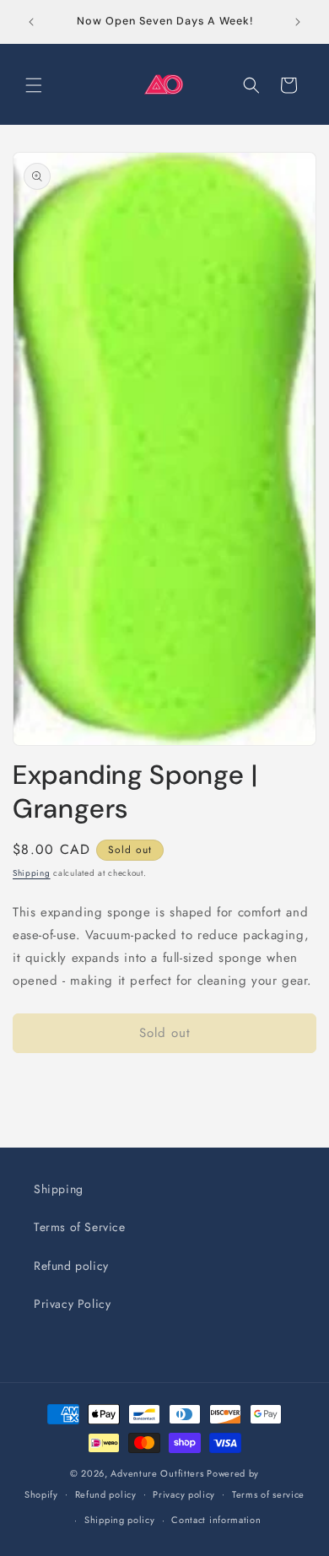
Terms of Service (80, 1226)
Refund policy (71, 1265)
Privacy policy (184, 1494)
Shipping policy (119, 1519)
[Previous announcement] (31, 22)
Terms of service (268, 1494)
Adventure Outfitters (157, 1473)
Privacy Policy (72, 1303)
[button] (33, 85)
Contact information (216, 1519)
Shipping (32, 873)
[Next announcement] (297, 22)
